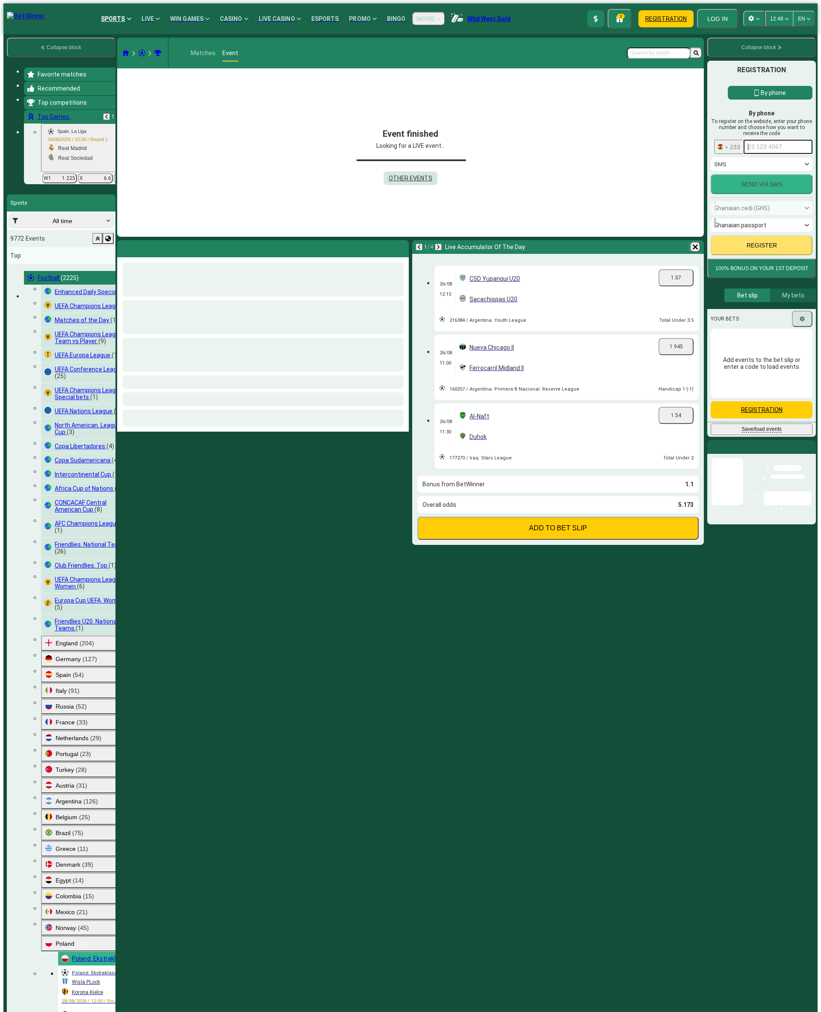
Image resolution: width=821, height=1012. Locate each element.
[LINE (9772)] (126, 53)
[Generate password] (777, 342)
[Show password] (800, 342)
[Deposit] (595, 18)
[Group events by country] (108, 238)
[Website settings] (754, 19)
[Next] (146, 247)
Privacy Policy (764, 415)
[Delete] (400, 247)
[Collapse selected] (97, 238)
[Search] (696, 53)
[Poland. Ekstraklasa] (158, 53)
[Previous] (106, 116)
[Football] (142, 53)
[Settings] (802, 489)
